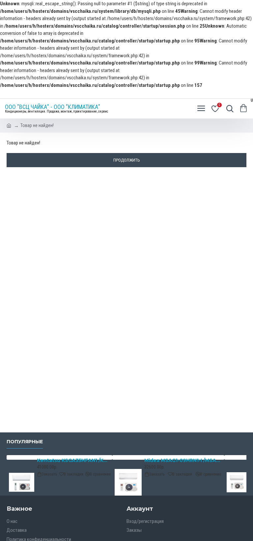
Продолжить (126, 160)
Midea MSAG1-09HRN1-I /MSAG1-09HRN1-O (183, 460)
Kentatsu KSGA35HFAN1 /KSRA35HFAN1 (73, 460)
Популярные (25, 442)
